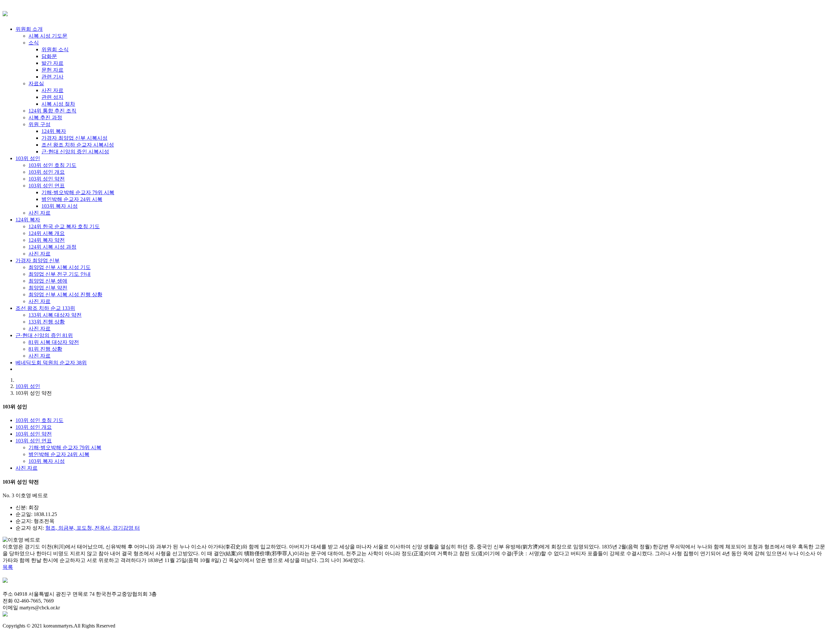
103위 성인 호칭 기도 (39, 420)
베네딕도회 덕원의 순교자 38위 (51, 362)
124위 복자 (28, 219)
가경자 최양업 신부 (38, 260)
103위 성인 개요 (34, 427)
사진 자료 (27, 468)
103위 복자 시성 (46, 461)
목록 (8, 567)
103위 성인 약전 (34, 434)
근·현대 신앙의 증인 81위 (44, 335)
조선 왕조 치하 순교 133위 (45, 308)
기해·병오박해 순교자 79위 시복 (64, 447)
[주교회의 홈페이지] (5, 614)
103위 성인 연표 (34, 440)
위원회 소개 (29, 29)
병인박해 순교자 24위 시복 (58, 454)
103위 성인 (28, 158)
